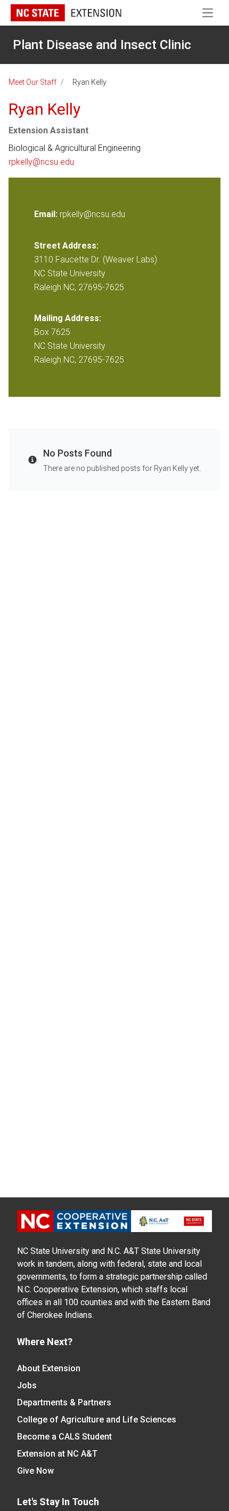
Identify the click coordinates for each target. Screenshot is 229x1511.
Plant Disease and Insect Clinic (102, 44)
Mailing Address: (67, 318)
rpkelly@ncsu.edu (41, 162)
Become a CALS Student (64, 1437)
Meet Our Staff (32, 82)
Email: (47, 214)
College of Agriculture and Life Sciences (96, 1419)
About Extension (48, 1368)
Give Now (35, 1471)
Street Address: (66, 246)
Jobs (27, 1385)
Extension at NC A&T (57, 1454)
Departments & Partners (64, 1402)
